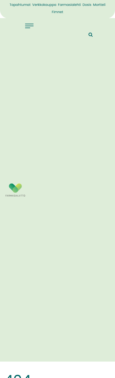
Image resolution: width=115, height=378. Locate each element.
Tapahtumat (19, 5)
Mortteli (99, 5)
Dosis (87, 5)
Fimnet (57, 12)
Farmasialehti (69, 5)
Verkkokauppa (44, 5)
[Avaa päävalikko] (32, 26)
